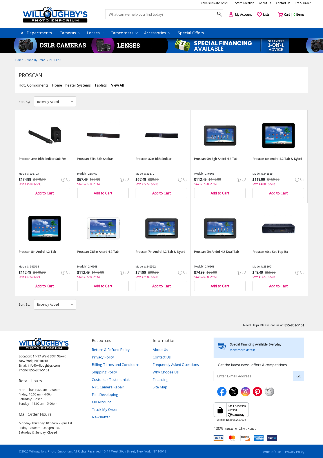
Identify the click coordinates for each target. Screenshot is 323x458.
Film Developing (105, 394)
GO (298, 376)
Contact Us (283, 3)
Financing (161, 379)
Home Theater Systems (71, 85)
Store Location (244, 3)
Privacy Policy (103, 357)
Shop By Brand (36, 60)
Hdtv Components (34, 85)
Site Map (160, 387)
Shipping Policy (104, 372)
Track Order (303, 3)
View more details (242, 350)
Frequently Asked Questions (176, 364)
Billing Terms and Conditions (116, 364)
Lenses (94, 32)
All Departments (36, 32)
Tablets (100, 85)
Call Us (214, 3)
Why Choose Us (166, 372)
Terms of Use (271, 452)
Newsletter (101, 417)
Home (19, 60)
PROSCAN (55, 60)
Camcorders (122, 32)
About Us (265, 3)
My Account (101, 402)
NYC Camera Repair (108, 387)
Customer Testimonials (111, 379)
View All (117, 85)
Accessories (155, 32)
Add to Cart (44, 193)
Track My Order (105, 409)
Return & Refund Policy (111, 349)
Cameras (68, 32)
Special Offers (191, 32)
